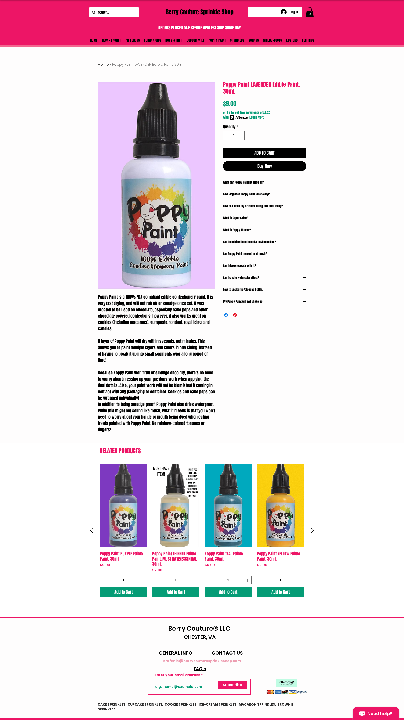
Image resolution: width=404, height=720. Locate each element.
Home (103, 64)
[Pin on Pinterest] (235, 315)
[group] (202, 530)
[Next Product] (312, 530)
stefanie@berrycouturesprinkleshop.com (202, 661)
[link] (310, 12)
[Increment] (240, 135)
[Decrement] (227, 135)
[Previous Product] (91, 530)
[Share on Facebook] (226, 315)
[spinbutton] (233, 135)
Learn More (256, 117)
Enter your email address (177, 675)
